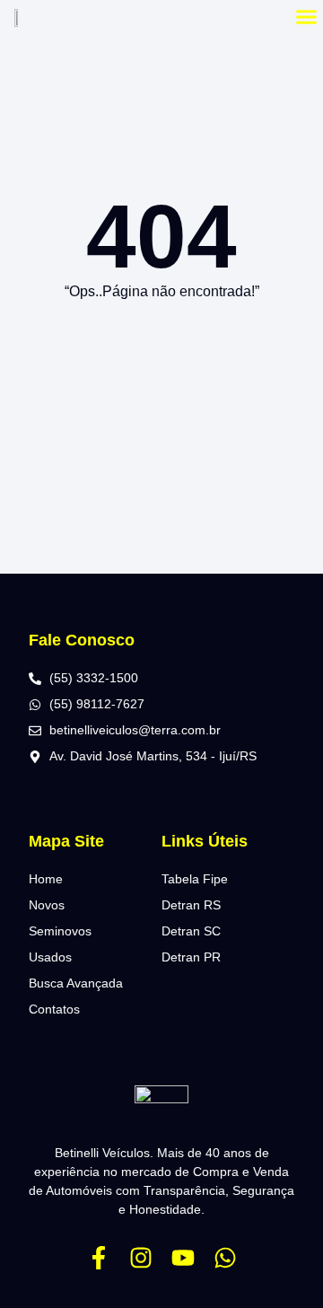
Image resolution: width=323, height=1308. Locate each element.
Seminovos (60, 931)
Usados (50, 957)
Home (46, 879)
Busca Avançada (76, 983)
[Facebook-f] (98, 1257)
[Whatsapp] (225, 1257)
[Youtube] (183, 1257)
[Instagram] (141, 1257)
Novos (47, 905)
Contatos (54, 1009)
